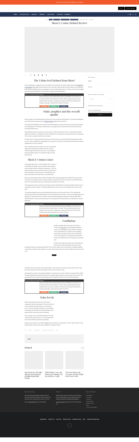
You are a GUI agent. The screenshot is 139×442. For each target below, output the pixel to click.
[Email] (46, 75)
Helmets (34, 14)
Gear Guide (50, 14)
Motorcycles (24, 14)
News (15, 14)
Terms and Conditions (91, 407)
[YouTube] (130, 14)
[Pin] (38, 75)
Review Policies (90, 403)
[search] (110, 99)
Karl (47, 19)
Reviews (41, 14)
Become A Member (130, 8)
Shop (87, 405)
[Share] (30, 75)
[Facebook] (128, 14)
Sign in (90, 81)
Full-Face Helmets (74, 19)
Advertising (89, 395)
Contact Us (89, 397)
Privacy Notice (89, 401)
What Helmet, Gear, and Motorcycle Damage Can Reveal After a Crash (54, 374)
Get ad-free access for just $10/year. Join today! (69, 2)
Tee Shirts (60, 14)
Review (50, 19)
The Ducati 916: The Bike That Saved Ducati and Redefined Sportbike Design (33, 375)
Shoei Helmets (57, 19)
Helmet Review (37, 330)
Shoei (57, 330)
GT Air (64, 227)
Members (67, 14)
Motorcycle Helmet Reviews (48, 330)
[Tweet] (34, 75)
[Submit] (42, 75)
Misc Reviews (37, 258)
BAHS (30, 330)
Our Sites (88, 399)
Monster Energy (48, 121)
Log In (121, 8)
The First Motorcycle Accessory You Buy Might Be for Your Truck (58, 260)
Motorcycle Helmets (65, 19)
